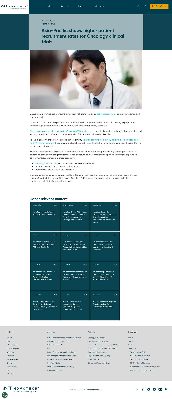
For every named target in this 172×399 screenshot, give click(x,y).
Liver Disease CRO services (98, 341)
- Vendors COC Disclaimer (138, 359)
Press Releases (12, 359)
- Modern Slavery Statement (139, 363)
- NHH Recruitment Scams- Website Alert (144, 366)
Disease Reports (13, 348)
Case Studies (12, 366)
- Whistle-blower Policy (137, 352)
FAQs (9, 370)
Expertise (82, 6)
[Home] (14, 7)
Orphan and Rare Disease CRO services (103, 348)
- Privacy (132, 348)
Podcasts (10, 356)
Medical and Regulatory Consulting (60, 366)
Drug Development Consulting (99, 356)
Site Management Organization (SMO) (61, 356)
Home (44, 24)
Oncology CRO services (46, 163)
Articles (9, 338)
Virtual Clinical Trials (54, 345)
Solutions (65, 6)
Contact (131, 345)
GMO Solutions (93, 359)
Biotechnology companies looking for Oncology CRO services (59, 131)
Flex (48, 348)
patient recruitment (105, 114)
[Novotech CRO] (21, 392)
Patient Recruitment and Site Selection (61, 352)
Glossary (10, 374)
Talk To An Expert (159, 6)
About (130, 338)
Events (9, 363)
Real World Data (53, 363)
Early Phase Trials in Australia (58, 341)
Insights (49, 6)
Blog (8, 341)
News (52, 24)
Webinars (10, 352)
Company (99, 6)
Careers (131, 341)
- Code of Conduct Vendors (139, 356)
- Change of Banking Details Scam (141, 370)
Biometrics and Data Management (60, 359)
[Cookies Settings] (5, 395)
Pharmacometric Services (97, 352)
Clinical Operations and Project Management (64, 338)
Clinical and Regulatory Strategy (100, 363)
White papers (12, 345)
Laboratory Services (54, 370)
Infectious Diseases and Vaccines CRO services (105, 345)
